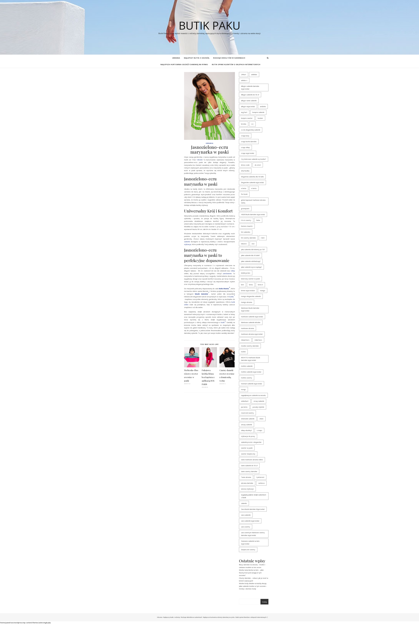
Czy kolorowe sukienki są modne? (253, 159)
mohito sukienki (246, 366)
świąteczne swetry (248, 549)
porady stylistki (258, 407)
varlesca (261, 483)
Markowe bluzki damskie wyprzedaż (250, 309)
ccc (252, 124)
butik (223, 322)
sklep (233, 271)
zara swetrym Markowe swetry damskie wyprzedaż (253, 533)
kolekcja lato (245, 273)
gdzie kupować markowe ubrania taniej (253, 201)
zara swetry (245, 527)
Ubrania (176, 58)
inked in (244, 244)
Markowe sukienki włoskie (250, 322)
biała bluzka (224, 288)
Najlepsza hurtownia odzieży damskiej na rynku (184, 64)
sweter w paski (246, 448)
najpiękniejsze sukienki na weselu (253, 395)
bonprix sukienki (258, 112)
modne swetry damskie (250, 346)
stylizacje (187, 244)
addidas (254, 74)
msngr (243, 389)
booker (260, 118)
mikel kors (258, 340)
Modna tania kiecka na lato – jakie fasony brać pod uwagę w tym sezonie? (251, 572)
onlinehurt (244, 401)
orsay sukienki (259, 401)
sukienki (187, 241)
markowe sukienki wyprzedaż (252, 316)
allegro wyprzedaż (248, 106)
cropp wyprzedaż (247, 153)
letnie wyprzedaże (248, 290)
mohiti (243, 352)
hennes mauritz (247, 226)
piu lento (244, 407)
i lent (262, 238)
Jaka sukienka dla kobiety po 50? (253, 249)
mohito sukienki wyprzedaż (251, 372)
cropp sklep (245, 147)
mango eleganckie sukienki (251, 296)
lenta (251, 285)
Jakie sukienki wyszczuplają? (251, 267)
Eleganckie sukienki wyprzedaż (252, 182)
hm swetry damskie (248, 238)
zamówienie (227, 273)
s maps (259, 430)
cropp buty (245, 136)
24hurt (243, 74)
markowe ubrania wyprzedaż (252, 334)
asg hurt (244, 112)
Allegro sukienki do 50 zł (250, 95)
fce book (244, 194)
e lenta (243, 188)
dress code (245, 165)
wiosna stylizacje (247, 489)
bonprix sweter (247, 118)
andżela (263, 106)
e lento (254, 188)
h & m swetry (246, 220)
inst (253, 244)
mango (262, 290)
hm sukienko (245, 232)
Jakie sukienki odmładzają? (251, 261)
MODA (199, 160)
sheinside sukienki (247, 419)
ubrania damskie (247, 483)
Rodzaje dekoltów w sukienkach (229, 58)
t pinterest (260, 477)
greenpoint (245, 208)
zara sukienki (246, 515)
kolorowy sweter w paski (250, 279)
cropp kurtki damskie (249, 141)
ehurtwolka (245, 171)
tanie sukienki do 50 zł (249, 465)
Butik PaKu (209, 25)
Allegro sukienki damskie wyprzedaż (250, 87)
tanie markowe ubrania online (252, 460)
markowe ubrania (247, 328)
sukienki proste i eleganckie (251, 442)
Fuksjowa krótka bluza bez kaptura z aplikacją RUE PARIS (208, 377)
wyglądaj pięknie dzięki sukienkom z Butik (253, 496)
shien (261, 419)
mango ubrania (246, 302)
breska (243, 124)
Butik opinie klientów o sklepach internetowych (236, 64)
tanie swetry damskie (249, 471)
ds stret (258, 165)
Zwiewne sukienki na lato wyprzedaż (250, 542)
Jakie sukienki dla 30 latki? (250, 255)
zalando (244, 503)
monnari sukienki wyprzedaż (251, 384)
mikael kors (245, 340)
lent (242, 285)
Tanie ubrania (246, 477)
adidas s (244, 80)
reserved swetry (247, 413)
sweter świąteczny (248, 454)
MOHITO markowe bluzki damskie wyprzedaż (250, 358)
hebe (258, 220)
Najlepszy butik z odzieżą (196, 58)
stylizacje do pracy (248, 436)
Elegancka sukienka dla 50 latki (252, 177)
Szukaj (264, 602)
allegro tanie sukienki (249, 100)
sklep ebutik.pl (246, 430)
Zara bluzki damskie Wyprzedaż (253, 509)
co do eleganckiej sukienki (250, 130)
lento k (260, 285)
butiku (231, 297)
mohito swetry (246, 378)
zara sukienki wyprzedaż (250, 521)
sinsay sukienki (246, 424)
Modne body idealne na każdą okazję (252, 583)
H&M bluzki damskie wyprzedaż (253, 214)
